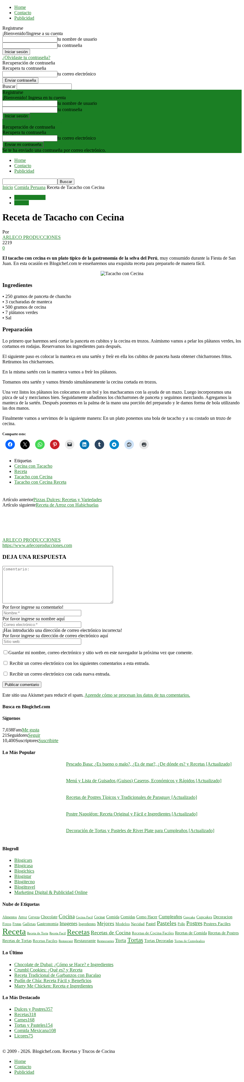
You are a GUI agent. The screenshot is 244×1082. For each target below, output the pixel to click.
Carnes (24, 1019)
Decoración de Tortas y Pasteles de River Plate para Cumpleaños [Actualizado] (140, 830)
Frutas (16, 924)
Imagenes (68, 923)
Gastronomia (47, 923)
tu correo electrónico (76, 73)
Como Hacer (146, 916)
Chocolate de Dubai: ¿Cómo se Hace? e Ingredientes (63, 964)
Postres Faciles (217, 923)
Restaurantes (105, 941)
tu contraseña (69, 45)
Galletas (29, 924)
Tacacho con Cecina (33, 476)
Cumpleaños (170, 916)
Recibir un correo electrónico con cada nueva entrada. (60, 673)
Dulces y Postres (33, 1009)
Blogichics (24, 870)
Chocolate (49, 917)
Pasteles (166, 923)
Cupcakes (204, 917)
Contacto (22, 12)
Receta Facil (57, 933)
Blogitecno (24, 881)
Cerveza (34, 917)
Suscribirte (48, 740)
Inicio (7, 187)
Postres (194, 923)
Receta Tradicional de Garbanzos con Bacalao (57, 975)
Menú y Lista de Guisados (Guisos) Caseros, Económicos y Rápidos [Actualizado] (143, 780)
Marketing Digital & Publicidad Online (50, 892)
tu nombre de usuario (77, 39)
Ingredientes (87, 924)
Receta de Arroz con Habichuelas (67, 504)
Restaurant (66, 941)
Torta (120, 940)
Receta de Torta (37, 933)
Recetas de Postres (223, 932)
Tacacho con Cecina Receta (40, 482)
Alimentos (9, 917)
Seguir (34, 735)
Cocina (67, 916)
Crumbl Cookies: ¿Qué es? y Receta (48, 969)
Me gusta (30, 729)
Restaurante (85, 940)
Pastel (151, 923)
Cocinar (99, 917)
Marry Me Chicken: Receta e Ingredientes (53, 985)
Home (20, 7)
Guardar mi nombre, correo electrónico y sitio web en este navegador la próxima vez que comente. (100, 652)
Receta (20, 471)
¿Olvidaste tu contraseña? (26, 57)
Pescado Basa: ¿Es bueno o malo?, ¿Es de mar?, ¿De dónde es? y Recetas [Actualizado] (149, 763)
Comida (112, 916)
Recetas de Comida (191, 932)
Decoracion (222, 917)
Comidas (128, 916)
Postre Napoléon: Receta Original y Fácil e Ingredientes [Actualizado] (131, 813)
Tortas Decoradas (158, 940)
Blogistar (22, 876)
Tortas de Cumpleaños (189, 941)
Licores (23, 1035)
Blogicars (23, 860)
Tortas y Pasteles (33, 1025)
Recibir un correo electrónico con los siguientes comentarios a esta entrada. (80, 663)
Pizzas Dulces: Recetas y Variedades (67, 499)
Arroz (22, 917)
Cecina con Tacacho (33, 466)
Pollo (181, 924)
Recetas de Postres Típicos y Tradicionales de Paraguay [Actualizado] (131, 797)
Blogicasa (23, 865)
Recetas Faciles (45, 941)
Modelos (122, 924)
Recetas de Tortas (17, 941)
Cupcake (189, 917)
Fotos (6, 924)
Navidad (138, 924)
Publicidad (24, 17)
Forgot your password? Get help (32, 121)
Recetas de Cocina (111, 933)
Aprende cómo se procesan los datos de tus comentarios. (137, 695)
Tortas (135, 940)
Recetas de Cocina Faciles (153, 933)
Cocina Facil (84, 917)
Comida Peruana (30, 187)
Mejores (105, 923)
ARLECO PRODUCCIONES (31, 237)
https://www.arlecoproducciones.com (37, 545)
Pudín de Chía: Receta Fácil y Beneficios (52, 980)
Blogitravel (24, 886)
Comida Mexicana (35, 1030)
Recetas (21, 202)
